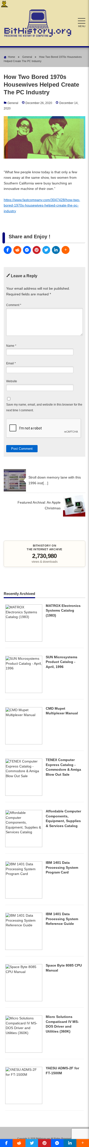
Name (11, 346)
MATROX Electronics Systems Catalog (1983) (63, 610)
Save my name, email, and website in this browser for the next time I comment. (44, 407)
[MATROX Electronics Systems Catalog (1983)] (23, 640)
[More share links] (65, 250)
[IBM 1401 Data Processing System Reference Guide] (23, 949)
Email (11, 363)
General (12, 103)
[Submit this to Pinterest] (37, 250)
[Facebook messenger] (27, 250)
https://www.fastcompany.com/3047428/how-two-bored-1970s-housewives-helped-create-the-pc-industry (42, 205)
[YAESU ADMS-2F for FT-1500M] (23, 1103)
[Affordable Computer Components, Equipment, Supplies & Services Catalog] (23, 846)
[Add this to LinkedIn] (56, 250)
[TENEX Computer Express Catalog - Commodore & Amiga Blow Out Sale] (23, 795)
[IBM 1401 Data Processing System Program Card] (23, 897)
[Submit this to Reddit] (17, 250)
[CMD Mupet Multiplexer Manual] (23, 743)
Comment (13, 305)
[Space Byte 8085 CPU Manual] (23, 1000)
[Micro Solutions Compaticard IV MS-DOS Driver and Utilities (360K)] (23, 1051)
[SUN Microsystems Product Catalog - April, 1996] (23, 692)
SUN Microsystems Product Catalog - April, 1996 (61, 662)
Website (11, 381)
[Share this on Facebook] (8, 250)
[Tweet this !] (46, 250)
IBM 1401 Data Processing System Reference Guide (62, 919)
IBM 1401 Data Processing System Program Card (62, 867)
